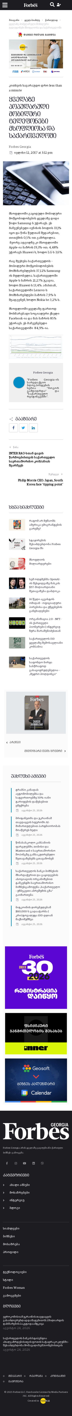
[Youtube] (25, 1163)
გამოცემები (12, 1295)
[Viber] (42, 1163)
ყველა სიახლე (32, 20)
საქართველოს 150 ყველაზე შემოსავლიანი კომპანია (46, 642)
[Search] (52, 5)
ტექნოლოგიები (15, 1272)
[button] (4, 5)
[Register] (59, 5)
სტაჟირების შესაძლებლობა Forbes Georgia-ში (45, 544)
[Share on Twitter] (23, 427)
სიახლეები (11, 1228)
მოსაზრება (11, 1244)
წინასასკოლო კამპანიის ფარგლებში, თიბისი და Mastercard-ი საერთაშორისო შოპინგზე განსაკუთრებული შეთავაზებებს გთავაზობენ (35, 850)
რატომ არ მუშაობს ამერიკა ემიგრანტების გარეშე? (45, 524)
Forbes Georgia (20, 146)
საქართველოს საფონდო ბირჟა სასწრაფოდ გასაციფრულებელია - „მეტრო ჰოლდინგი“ (44, 666)
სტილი (8, 1279)
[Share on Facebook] (13, 427)
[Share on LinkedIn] (33, 427)
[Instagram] (16, 1163)
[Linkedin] (33, 1163)
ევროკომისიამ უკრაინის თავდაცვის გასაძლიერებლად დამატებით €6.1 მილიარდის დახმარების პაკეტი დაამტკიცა (33, 1320)
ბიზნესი (9, 1236)
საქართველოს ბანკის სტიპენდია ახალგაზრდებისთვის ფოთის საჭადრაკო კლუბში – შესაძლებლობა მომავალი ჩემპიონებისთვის (36, 1342)
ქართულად (51, 20)
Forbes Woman (14, 1287)
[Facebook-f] (7, 1163)
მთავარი (14, 20)
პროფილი (10, 1252)
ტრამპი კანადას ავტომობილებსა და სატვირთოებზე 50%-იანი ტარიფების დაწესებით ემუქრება (33, 797)
